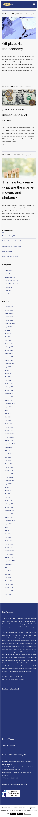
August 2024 (8, 367)
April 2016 (8, 594)
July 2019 (7, 567)
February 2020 (9, 544)
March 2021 (8, 500)
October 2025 (9, 320)
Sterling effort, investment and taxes (14, 115)
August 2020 (8, 524)
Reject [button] (20, 814)
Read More (27, 814)
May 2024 (8, 377)
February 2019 (9, 584)
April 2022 (8, 460)
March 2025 (8, 343)
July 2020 (7, 527)
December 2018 (9, 591)
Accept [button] (13, 814)
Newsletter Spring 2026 (9, 236)
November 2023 (9, 397)
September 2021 (10, 480)
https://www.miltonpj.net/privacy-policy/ (13, 679)
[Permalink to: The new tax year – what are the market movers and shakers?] (4, 160)
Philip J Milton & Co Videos (13, 284)
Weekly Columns (10, 277)
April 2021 (8, 497)
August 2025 (8, 326)
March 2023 (8, 423)
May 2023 (8, 417)
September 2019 (10, 560)
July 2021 (7, 487)
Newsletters (8, 287)
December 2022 (9, 433)
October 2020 (9, 517)
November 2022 (9, 437)
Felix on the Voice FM (11, 280)
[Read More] (19, 76)
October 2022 (9, 440)
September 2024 (10, 363)
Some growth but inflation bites (11, 246)
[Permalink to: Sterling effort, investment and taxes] (4, 92)
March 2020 (8, 540)
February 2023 (9, 427)
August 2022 (8, 447)
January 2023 (9, 430)
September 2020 (10, 520)
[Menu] (34, 4)
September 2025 (10, 323)
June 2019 (8, 571)
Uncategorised (9, 270)
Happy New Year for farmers (10, 256)
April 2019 (8, 577)
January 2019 (9, 587)
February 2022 (9, 467)
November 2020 (9, 514)
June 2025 (8, 333)
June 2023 (8, 413)
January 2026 (9, 310)
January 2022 (9, 470)
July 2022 (7, 450)
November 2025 (9, 316)
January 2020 (9, 547)
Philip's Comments (10, 274)
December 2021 (9, 474)
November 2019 (9, 554)
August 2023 (8, 407)
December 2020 (9, 510)
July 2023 (7, 410)
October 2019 (9, 557)
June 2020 (8, 530)
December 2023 (9, 393)
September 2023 (10, 403)
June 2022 (8, 454)
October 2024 (9, 360)
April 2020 (8, 537)
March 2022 (8, 464)
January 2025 (9, 350)
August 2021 (8, 484)
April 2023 (8, 420)
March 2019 (8, 581)
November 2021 (9, 477)
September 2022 (10, 443)
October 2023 (9, 400)
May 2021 (8, 494)
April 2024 (8, 380)
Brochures (8, 290)
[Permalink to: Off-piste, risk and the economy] (4, 19)
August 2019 (8, 564)
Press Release (9, 294)
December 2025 (9, 313)
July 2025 (7, 330)
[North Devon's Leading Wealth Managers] (8, 4)
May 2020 (8, 534)
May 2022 (8, 457)
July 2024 (7, 370)
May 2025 (8, 337)
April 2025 (8, 340)
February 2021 (9, 504)
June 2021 (8, 490)
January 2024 (9, 390)
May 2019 (8, 574)
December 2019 (9, 550)
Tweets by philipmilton (8, 745)
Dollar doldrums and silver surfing (12, 241)
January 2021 (9, 507)
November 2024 (9, 357)
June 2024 (8, 373)
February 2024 (9, 387)
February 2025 (9, 347)
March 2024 (8, 383)
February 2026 (9, 306)
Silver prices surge (7, 251)
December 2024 (9, 353)
